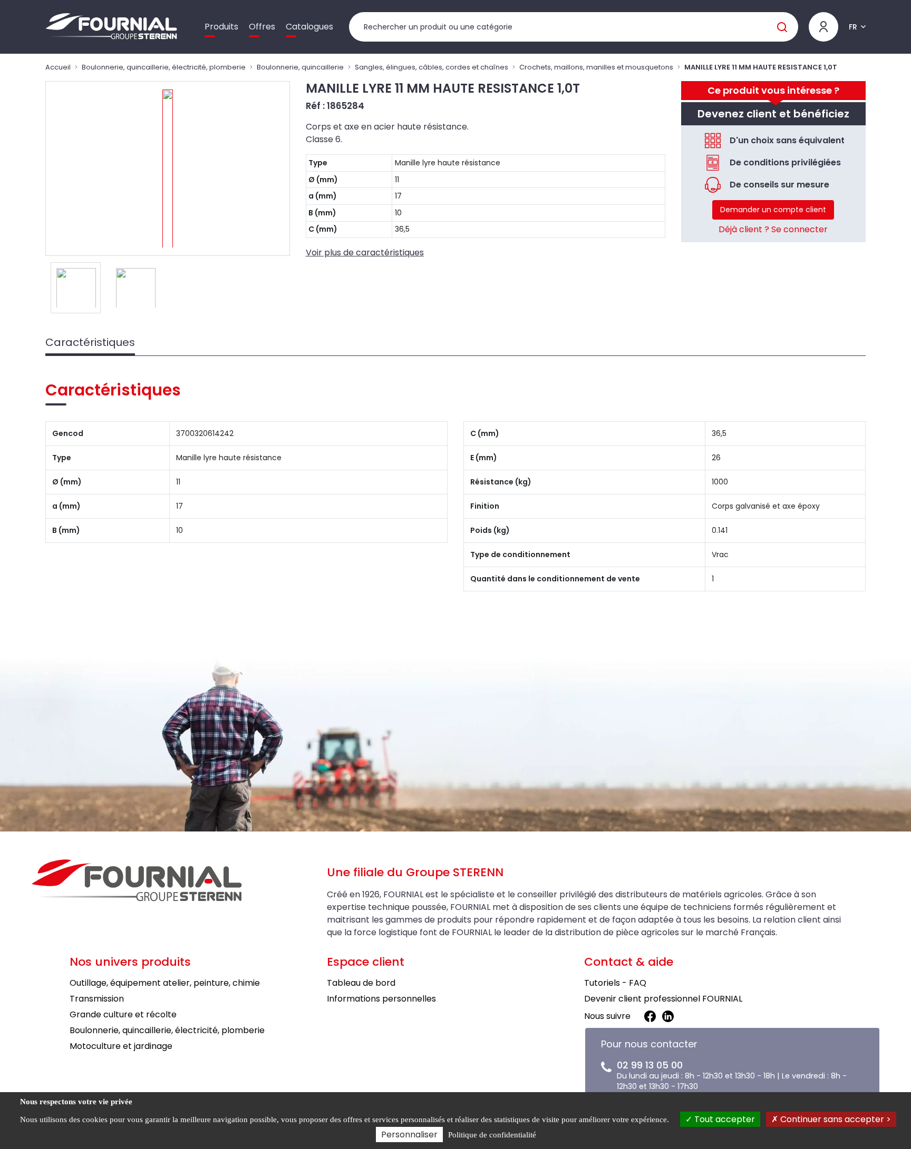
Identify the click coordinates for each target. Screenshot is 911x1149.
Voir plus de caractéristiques (365, 252)
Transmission (97, 999)
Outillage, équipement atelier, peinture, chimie (165, 983)
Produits (221, 27)
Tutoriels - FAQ (615, 983)
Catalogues (309, 27)
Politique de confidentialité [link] (492, 1135)
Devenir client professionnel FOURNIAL (663, 999)
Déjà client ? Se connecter (773, 229)
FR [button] (853, 27)
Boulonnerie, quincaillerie (300, 67)
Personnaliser (409, 1134)
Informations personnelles (381, 999)
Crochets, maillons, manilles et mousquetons (596, 67)
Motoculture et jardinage (121, 1046)
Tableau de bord (361, 983)
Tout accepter (723, 1119)
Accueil (58, 67)
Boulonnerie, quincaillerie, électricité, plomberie (164, 67)
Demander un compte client (773, 209)
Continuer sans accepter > (834, 1119)
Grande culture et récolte (123, 1014)
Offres (262, 27)
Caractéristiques (90, 342)
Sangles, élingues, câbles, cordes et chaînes (431, 67)
